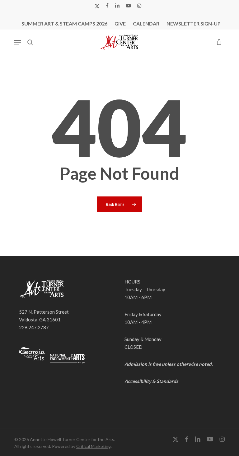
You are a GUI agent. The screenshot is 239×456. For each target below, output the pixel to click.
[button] (17, 42)
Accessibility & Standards (151, 381)
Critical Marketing (93, 446)
